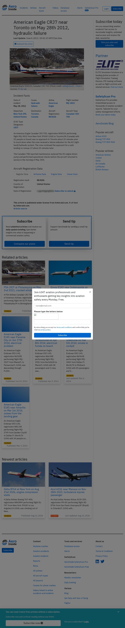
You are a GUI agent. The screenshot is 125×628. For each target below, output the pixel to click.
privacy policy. (46, 330)
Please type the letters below (48, 311)
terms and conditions (64, 327)
